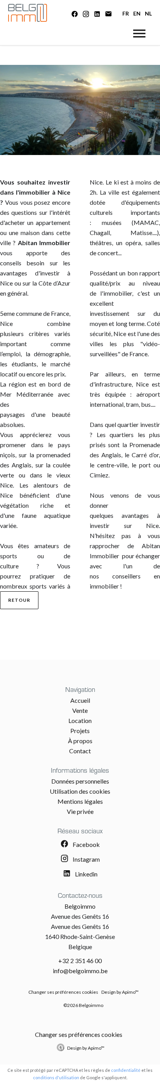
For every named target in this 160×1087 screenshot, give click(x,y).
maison (31, 232)
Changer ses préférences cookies (63, 992)
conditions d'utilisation (56, 1077)
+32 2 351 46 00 (80, 960)
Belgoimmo (80, 906)
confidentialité (126, 1070)
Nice (6, 323)
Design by (85, 1048)
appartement (53, 222)
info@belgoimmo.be (80, 970)
